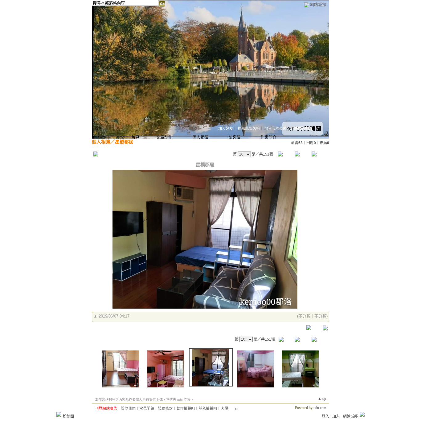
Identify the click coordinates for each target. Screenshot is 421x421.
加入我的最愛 (275, 129)
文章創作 (164, 137)
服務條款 (165, 409)
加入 (336, 416)
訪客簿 (234, 137)
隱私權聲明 (207, 409)
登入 (325, 416)
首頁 (135, 137)
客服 (224, 409)
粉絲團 (68, 416)
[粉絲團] (58, 414)
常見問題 (146, 409)
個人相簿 (200, 137)
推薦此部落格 (249, 129)
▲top (322, 398)
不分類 (304, 316)
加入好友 (225, 129)
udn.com (319, 408)
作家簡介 (268, 137)
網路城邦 (318, 4)
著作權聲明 (185, 409)
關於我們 (128, 409)
